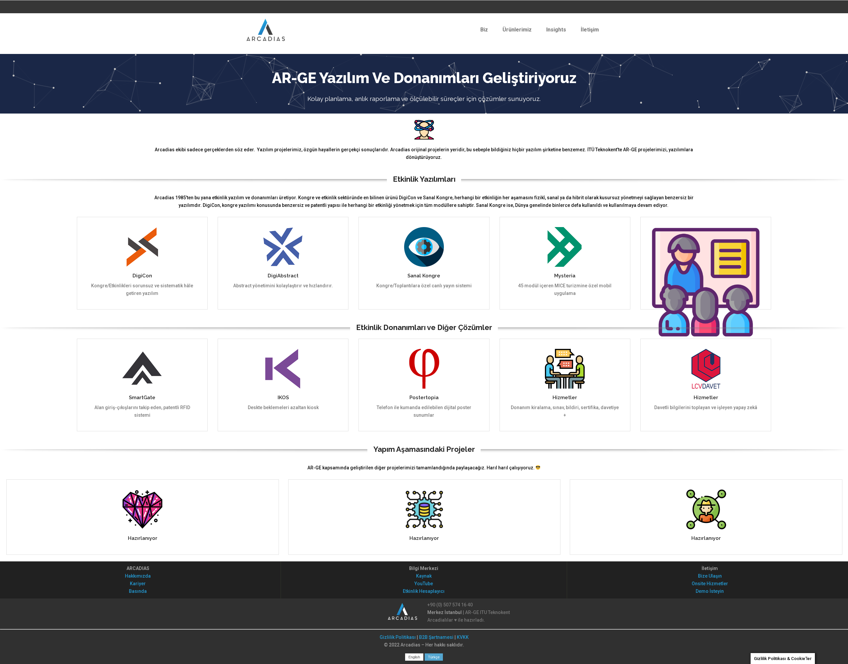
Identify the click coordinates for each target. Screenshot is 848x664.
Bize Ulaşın (710, 576)
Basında (138, 591)
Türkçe (434, 657)
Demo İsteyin (710, 591)
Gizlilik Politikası (398, 637)
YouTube (423, 583)
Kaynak (424, 576)
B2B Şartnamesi (436, 637)
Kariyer (138, 583)
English (414, 657)
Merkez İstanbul (444, 612)
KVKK (463, 637)
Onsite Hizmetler (710, 583)
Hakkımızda (138, 576)
